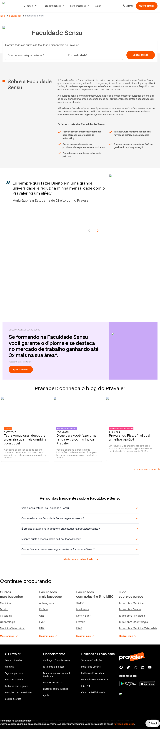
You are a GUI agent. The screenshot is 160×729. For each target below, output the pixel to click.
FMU (42, 622)
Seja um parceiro (14, 673)
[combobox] (94, 55)
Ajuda (98, 5)
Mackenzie (82, 609)
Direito (4, 609)
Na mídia (10, 666)
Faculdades (15, 16)
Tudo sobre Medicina (131, 603)
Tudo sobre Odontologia (133, 622)
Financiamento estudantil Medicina (56, 675)
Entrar (129, 6)
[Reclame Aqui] (135, 697)
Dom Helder (83, 615)
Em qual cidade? (77, 55)
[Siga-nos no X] (128, 667)
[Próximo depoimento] (97, 230)
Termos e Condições (91, 660)
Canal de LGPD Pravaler (93, 692)
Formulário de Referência (94, 679)
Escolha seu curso (52, 682)
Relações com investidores (19, 692)
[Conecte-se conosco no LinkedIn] (142, 667)
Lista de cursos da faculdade (77, 559)
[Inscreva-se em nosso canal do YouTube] (150, 667)
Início (2, 16)
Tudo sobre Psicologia (132, 615)
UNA (42, 628)
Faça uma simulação (53, 666)
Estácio (43, 609)
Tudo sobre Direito (130, 609)
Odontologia (7, 622)
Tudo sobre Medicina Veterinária (138, 628)
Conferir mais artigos (145, 469)
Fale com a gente (14, 679)
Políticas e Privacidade (93, 673)
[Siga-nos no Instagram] (135, 667)
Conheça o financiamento (56, 660)
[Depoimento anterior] (89, 230)
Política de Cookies (91, 666)
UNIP (42, 615)
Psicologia (6, 615)
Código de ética (13, 698)
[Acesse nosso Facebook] (121, 667)
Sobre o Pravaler (13, 660)
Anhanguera (46, 603)
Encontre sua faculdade (55, 688)
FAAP (79, 628)
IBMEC (80, 603)
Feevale (80, 622)
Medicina (5, 603)
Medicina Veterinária (12, 628)
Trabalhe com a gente (16, 685)
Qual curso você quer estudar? (26, 55)
